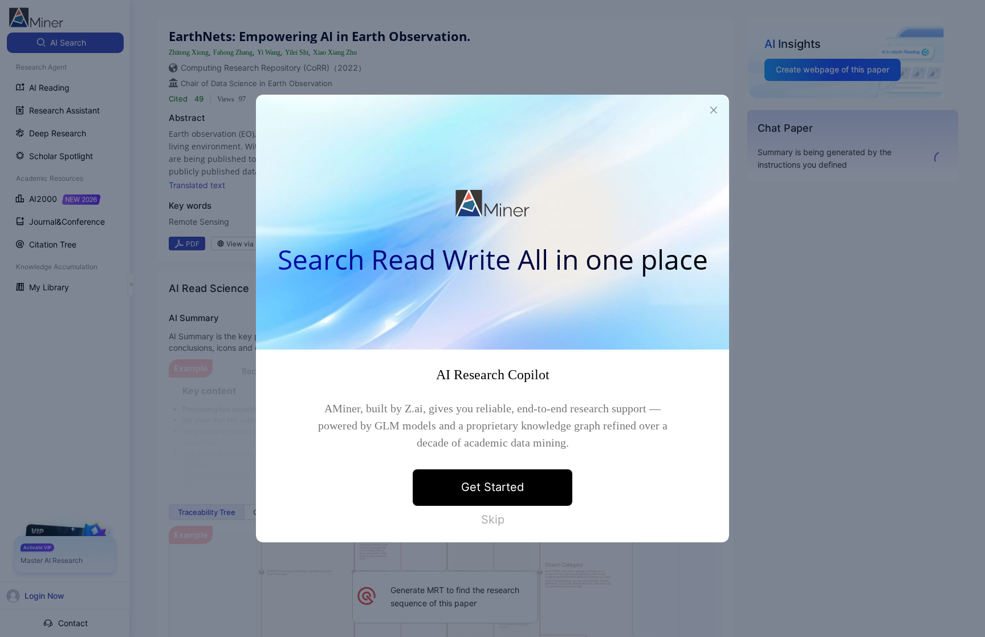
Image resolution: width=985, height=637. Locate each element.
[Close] (713, 110)
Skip (492, 519)
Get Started (492, 487)
